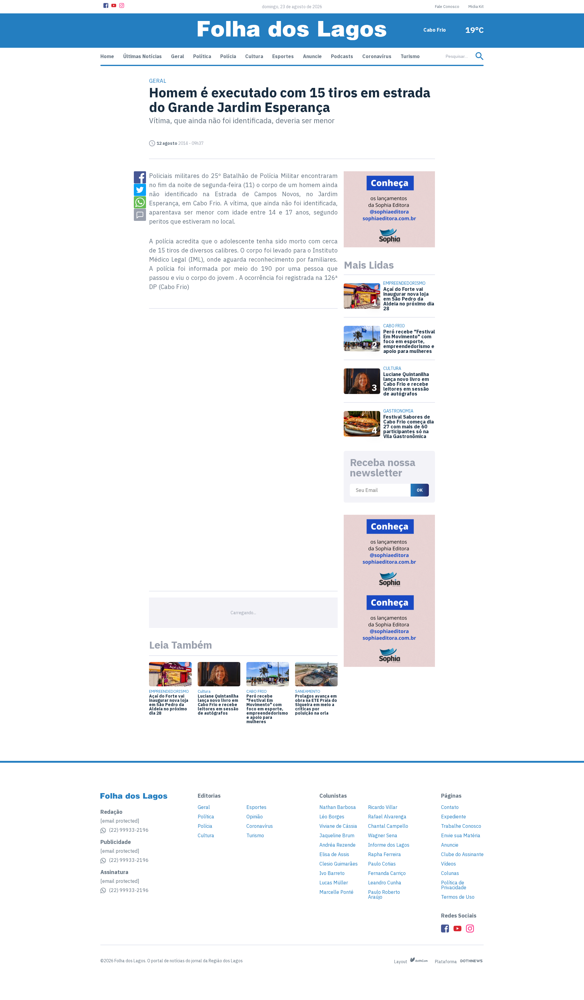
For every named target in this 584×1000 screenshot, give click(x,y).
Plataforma (446, 961)
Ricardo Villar (382, 807)
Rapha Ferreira (384, 854)
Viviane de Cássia (338, 826)
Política (202, 56)
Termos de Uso (457, 897)
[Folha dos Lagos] (292, 30)
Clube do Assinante (462, 854)
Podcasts (342, 56)
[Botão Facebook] (105, 5)
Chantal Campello (388, 826)
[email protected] (119, 821)
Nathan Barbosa (337, 807)
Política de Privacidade (453, 885)
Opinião (254, 817)
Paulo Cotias (382, 864)
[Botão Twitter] (140, 190)
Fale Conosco (447, 6)
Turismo (410, 56)
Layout (401, 961)
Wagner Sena (382, 835)
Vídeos (448, 864)
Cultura (254, 56)
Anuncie (312, 56)
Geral (177, 56)
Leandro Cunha (384, 883)
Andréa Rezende (337, 845)
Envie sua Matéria (460, 835)
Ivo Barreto (332, 873)
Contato (450, 807)
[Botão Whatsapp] (140, 202)
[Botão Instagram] (121, 5)
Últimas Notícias (142, 56)
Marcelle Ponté (336, 892)
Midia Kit (476, 6)
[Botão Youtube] (113, 5)
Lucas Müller (333, 883)
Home (107, 56)
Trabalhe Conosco (461, 826)
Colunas (450, 873)
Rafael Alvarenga (387, 817)
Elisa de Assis (334, 854)
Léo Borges (331, 817)
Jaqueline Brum (336, 835)
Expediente (453, 817)
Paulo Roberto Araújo (384, 894)
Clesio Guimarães (338, 864)
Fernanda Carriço (387, 873)
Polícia (228, 56)
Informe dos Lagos (388, 845)
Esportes (283, 56)
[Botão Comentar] (140, 215)
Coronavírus (376, 56)
